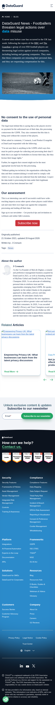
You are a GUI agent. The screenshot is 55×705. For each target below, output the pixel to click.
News (10, 248)
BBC (36, 43)
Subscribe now (27, 223)
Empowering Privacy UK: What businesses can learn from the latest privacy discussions (21, 358)
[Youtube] (27, 666)
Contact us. (12, 447)
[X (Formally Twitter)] (33, 666)
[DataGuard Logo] (12, 6)
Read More (9, 372)
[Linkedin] (21, 666)
